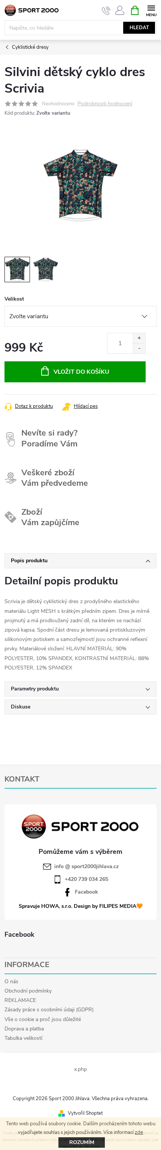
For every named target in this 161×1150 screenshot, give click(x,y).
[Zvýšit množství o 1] (139, 338)
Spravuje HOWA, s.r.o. (45, 906)
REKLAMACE (20, 1000)
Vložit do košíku (81, 372)
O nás (11, 981)
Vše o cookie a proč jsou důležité (42, 1019)
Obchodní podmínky (28, 990)
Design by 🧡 (108, 906)
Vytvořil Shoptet (85, 1113)
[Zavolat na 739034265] (106, 10)
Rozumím (81, 1142)
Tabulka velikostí (23, 1038)
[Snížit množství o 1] (139, 348)
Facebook (86, 892)
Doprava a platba (24, 1028)
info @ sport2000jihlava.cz (86, 867)
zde (139, 1132)
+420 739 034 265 (86, 879)
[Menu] (151, 10)
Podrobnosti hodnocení (105, 104)
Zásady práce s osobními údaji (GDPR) (49, 1009)
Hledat (139, 27)
